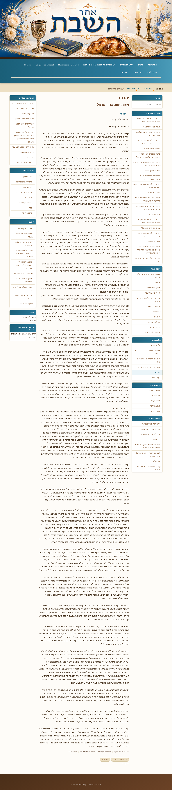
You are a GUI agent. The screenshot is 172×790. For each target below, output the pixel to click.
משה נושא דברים (153, 242)
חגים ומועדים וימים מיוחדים (149, 367)
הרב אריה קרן (27, 213)
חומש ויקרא (155, 401)
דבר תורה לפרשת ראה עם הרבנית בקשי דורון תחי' (150, 177)
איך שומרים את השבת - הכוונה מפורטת (99, 65)
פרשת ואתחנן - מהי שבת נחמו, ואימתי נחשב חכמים (148, 207)
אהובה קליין (28, 177)
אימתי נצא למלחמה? (151, 127)
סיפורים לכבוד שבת (152, 293)
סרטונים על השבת (153, 307)
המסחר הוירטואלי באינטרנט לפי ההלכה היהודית (24, 265)
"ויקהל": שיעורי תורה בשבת (24, 235)
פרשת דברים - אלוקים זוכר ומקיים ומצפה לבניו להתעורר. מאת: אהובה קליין (148, 250)
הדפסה (123, 114)
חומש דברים (155, 411)
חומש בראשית (154, 390)
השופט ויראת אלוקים (152, 149)
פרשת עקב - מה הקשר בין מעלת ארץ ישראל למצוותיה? (147, 199)
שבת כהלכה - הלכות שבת (150, 429)
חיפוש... (157, 104)
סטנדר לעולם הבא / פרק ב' (23, 288)
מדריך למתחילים (126, 65)
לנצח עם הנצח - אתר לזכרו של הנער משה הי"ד (148, 454)
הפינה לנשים (152, 72)
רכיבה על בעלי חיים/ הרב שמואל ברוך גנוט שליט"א (24, 253)
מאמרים (157, 317)
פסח (31, 208)
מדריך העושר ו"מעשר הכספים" (24, 280)
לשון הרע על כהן (26, 304)
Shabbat (27, 65)
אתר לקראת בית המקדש (150, 434)
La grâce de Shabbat (45, 65)
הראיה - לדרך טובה (152, 171)
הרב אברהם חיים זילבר (23, 192)
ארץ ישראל (101, 752)
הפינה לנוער (137, 72)
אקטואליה (156, 461)
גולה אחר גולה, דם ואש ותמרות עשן (147, 259)
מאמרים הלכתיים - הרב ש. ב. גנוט (148, 360)
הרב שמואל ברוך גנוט (120, 759)
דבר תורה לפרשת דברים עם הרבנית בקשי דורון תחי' (149, 234)
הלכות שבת (155, 345)
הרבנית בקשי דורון (25, 203)
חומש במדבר (155, 406)
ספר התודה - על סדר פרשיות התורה (148, 299)
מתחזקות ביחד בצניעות (151, 424)
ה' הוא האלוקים (154, 214)
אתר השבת (152, 65)
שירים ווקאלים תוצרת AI (150, 228)
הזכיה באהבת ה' (153, 193)
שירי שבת (156, 312)
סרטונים (124, 72)
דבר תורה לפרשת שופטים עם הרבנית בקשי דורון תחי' (148, 142)
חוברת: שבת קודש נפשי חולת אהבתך (148, 276)
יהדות (157, 372)
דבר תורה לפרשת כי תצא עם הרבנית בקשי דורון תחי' (148, 120)
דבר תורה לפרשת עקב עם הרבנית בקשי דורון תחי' (146, 185)
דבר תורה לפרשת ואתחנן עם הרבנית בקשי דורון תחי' (148, 221)
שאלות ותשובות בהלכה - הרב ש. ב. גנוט (147, 352)
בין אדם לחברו (154, 377)
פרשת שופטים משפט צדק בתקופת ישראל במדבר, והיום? (148, 155)
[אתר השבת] (86, 28)
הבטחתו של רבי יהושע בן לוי (24, 297)
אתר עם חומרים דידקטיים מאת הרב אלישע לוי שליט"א (147, 446)
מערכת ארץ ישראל (25, 229)
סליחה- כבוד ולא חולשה (23, 274)
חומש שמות (155, 396)
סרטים (140, 65)
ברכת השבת (155, 439)
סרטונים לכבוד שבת (152, 332)
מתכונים (157, 283)
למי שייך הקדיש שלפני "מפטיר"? (24, 243)
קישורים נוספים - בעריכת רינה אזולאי (148, 468)
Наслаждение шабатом (68, 65)
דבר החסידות (27, 187)
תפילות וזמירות (154, 322)
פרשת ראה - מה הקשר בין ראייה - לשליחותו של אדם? (146, 164)
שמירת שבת (28, 197)
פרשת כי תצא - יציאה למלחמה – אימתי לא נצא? (147, 133)
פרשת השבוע (155, 327)
